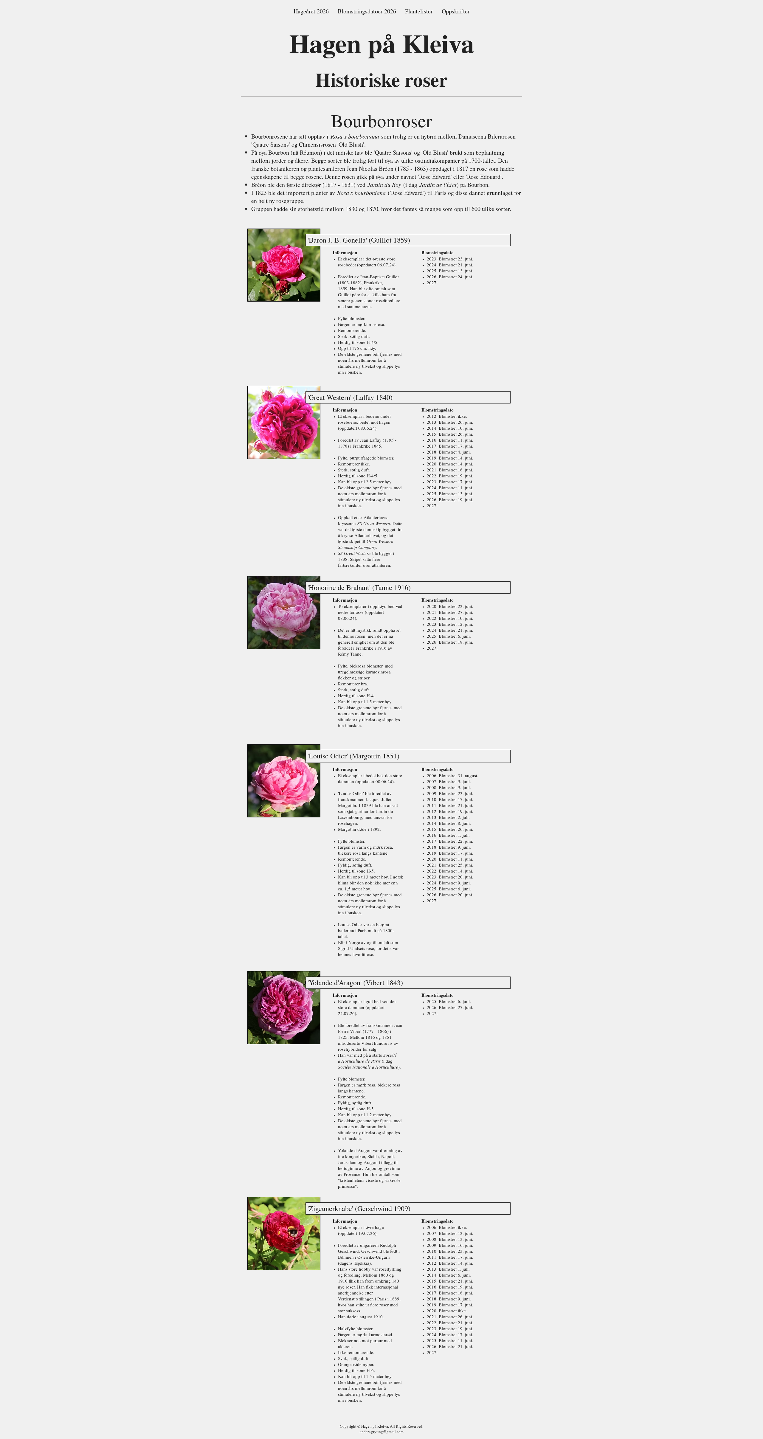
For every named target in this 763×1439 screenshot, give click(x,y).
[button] (367, 11)
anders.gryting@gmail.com (382, 1431)
